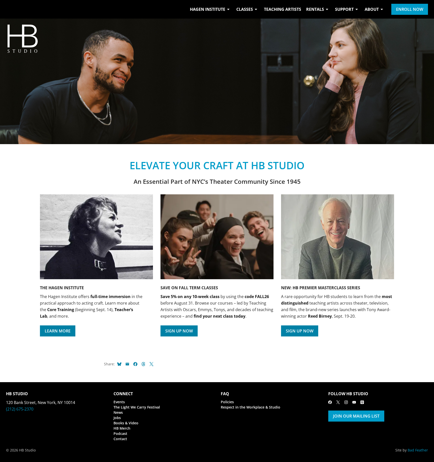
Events (119, 401)
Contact (120, 438)
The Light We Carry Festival (137, 407)
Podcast (120, 433)
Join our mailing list (356, 416)
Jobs (117, 417)
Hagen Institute (207, 9)
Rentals (315, 9)
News (118, 412)
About (372, 9)
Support (344, 9)
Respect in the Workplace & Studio (250, 407)
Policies (227, 401)
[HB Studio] (11, 9)
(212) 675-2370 (19, 409)
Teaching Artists (282, 9)
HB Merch (122, 428)
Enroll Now (409, 9)
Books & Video (126, 423)
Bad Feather (418, 450)
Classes (244, 9)
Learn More (58, 331)
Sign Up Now (179, 331)
